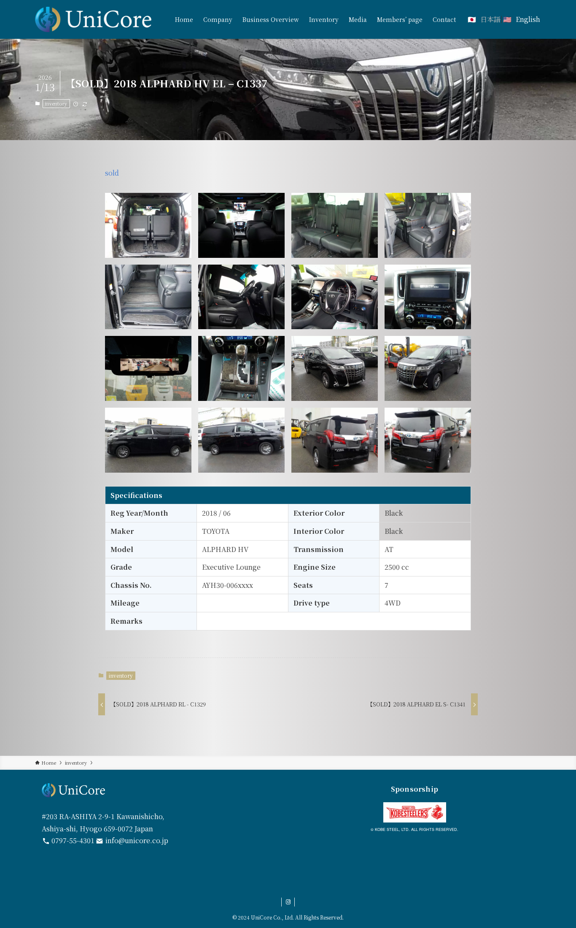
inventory (56, 103)
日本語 (490, 19)
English (528, 19)
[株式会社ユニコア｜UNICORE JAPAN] (93, 19)
